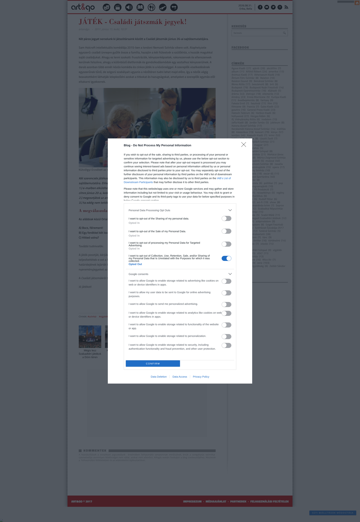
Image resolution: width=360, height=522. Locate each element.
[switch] (226, 218)
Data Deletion (159, 376)
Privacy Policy (201, 376)
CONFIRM (153, 363)
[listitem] (180, 210)
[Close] (244, 145)
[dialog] (180, 261)
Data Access (179, 376)
